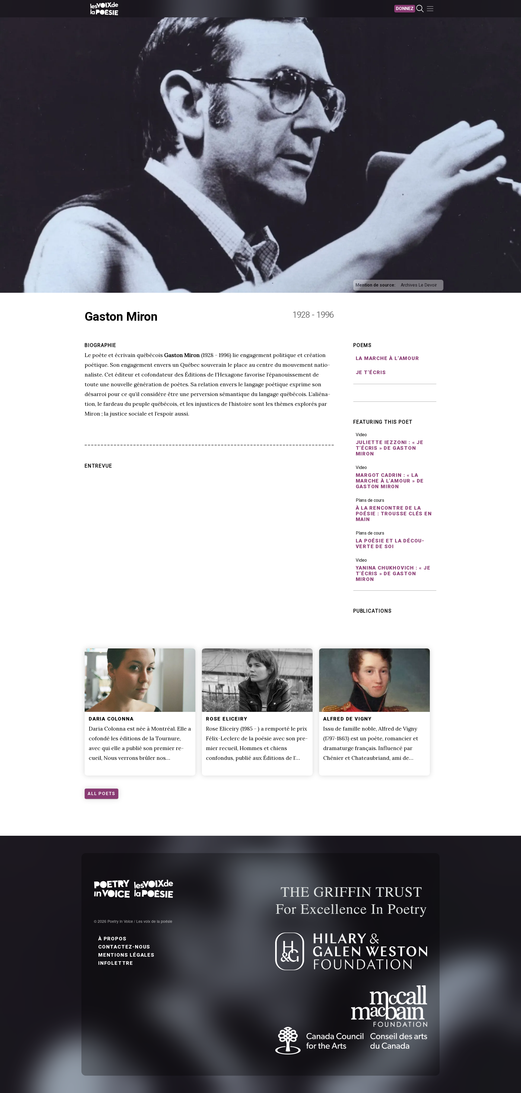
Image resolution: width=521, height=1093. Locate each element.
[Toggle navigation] (430, 9)
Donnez (405, 8)
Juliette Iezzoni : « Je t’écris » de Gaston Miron (390, 448)
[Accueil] (104, 8)
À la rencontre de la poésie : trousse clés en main (394, 513)
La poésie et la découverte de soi (390, 543)
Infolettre (115, 963)
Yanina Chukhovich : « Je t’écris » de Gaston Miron (393, 573)
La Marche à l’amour (387, 358)
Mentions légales (126, 955)
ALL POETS (101, 793)
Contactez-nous (124, 947)
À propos (112, 938)
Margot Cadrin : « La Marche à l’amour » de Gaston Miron (390, 480)
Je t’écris (371, 372)
